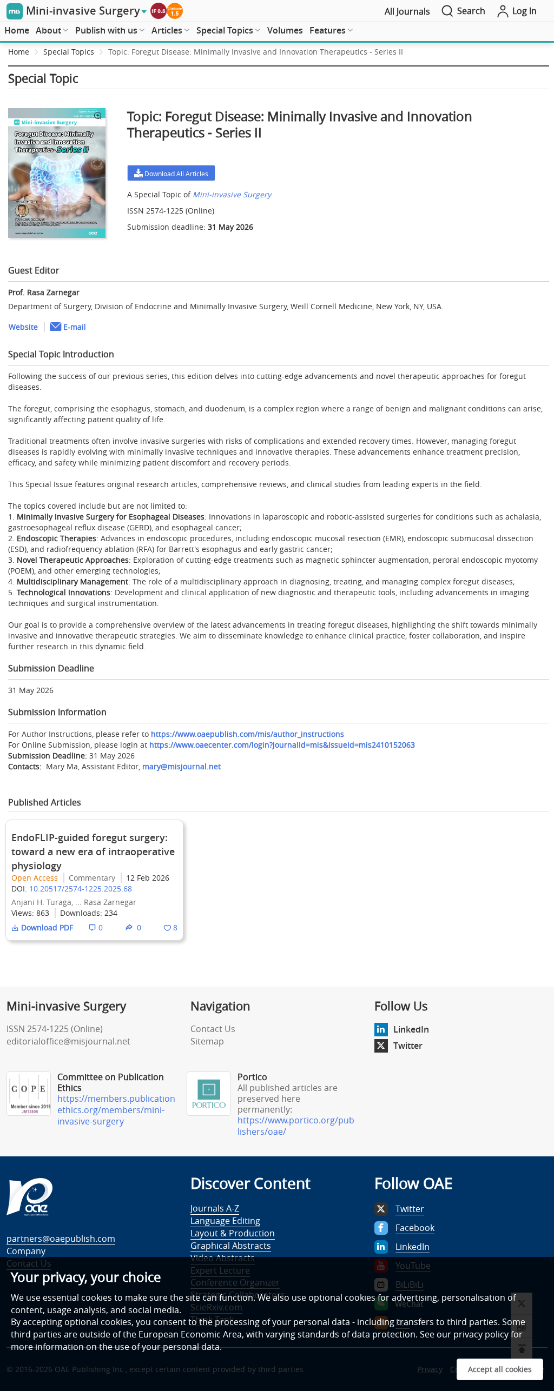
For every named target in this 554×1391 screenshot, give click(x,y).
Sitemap (207, 1041)
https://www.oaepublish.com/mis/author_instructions (247, 734)
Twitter (408, 1045)
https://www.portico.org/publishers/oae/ (296, 1125)
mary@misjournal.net (181, 766)
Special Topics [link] (68, 51)
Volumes (285, 30)
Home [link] (18, 51)
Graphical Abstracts (230, 1246)
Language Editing (225, 1221)
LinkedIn (411, 1029)
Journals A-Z (214, 1208)
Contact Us (212, 1029)
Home (16, 30)
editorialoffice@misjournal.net (68, 1041)
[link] (297, 54)
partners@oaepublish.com (60, 1238)
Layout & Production (232, 1233)
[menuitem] (16, 30)
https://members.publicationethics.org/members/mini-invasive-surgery (116, 1110)
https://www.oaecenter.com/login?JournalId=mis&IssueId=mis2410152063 (282, 745)
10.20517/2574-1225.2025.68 (80, 888)
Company (25, 1251)
